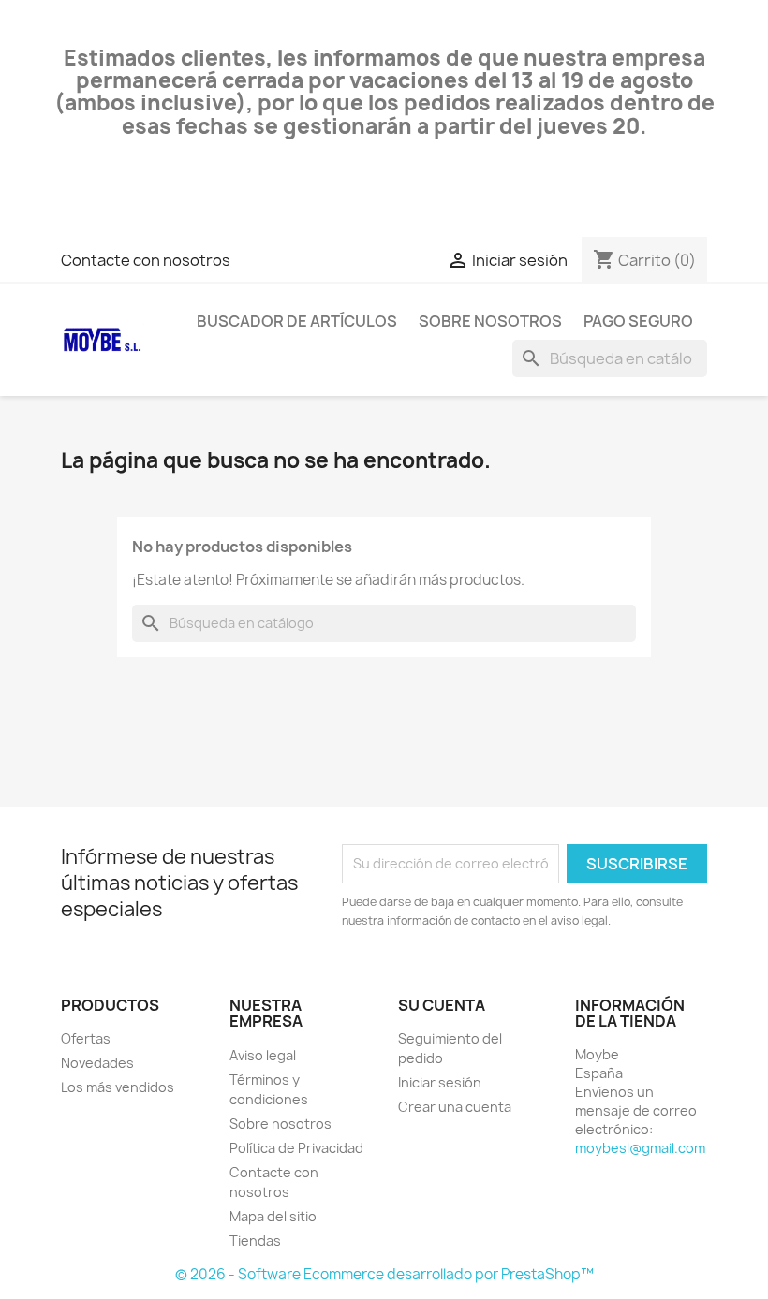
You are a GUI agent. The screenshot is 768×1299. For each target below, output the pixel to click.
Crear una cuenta (454, 1107)
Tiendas (255, 1240)
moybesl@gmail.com (640, 1148)
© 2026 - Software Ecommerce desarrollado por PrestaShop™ (384, 1274)
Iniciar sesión (439, 1082)
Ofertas (86, 1038)
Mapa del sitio (273, 1216)
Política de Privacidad (296, 1148)
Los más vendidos (117, 1087)
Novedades (97, 1063)
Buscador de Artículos (297, 321)
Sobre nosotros (490, 321)
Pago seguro (638, 321)
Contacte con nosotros (145, 260)
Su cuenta (441, 1005)
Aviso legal (262, 1055)
